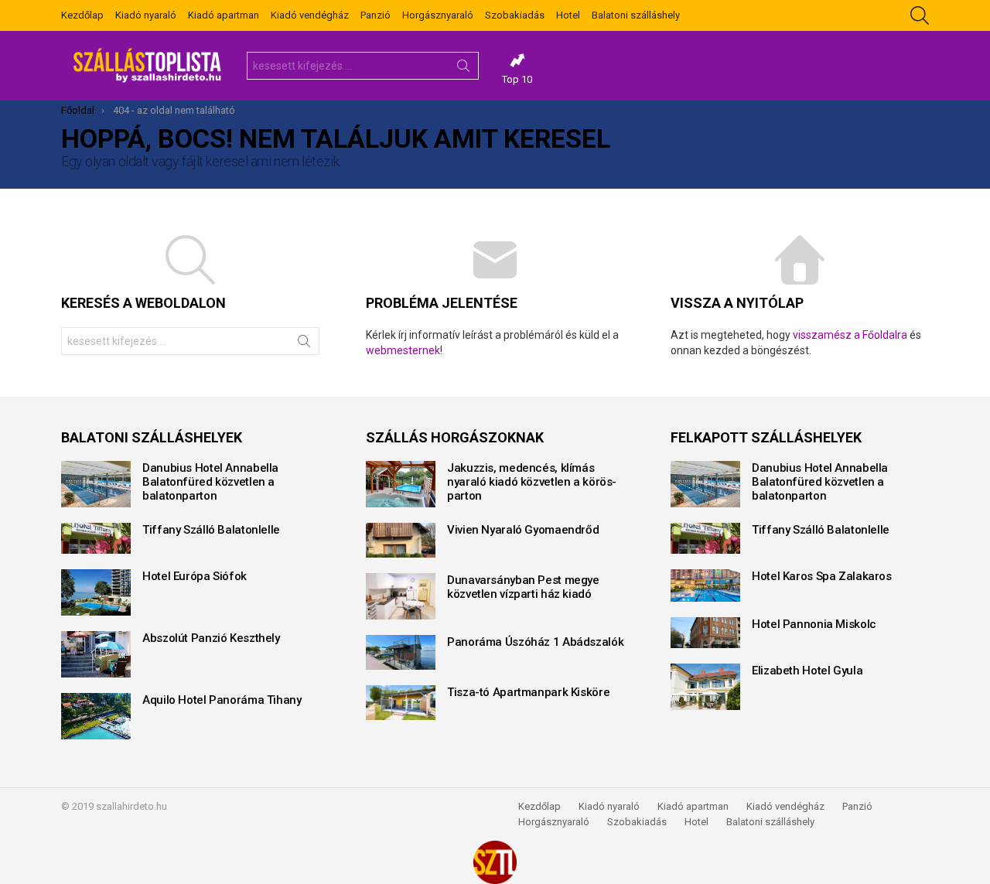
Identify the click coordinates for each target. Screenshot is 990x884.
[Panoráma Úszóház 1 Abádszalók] (400, 652)
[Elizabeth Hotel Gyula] (705, 687)
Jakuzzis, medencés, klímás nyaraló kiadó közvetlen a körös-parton (531, 482)
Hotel (568, 15)
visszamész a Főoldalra (850, 335)
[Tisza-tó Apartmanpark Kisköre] (400, 702)
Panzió (375, 15)
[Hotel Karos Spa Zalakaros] (705, 585)
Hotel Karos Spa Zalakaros (822, 576)
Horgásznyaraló (437, 15)
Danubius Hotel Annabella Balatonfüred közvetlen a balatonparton (210, 482)
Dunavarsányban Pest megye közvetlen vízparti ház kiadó (523, 587)
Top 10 (517, 79)
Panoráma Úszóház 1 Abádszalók (535, 642)
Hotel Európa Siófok (194, 576)
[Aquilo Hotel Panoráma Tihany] (96, 716)
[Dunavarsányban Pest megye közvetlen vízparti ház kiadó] (400, 596)
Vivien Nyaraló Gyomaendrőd (523, 530)
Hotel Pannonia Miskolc (814, 624)
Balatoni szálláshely (636, 15)
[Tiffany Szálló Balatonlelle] (96, 538)
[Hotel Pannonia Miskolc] (705, 632)
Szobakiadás (514, 15)
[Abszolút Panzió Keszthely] (96, 654)
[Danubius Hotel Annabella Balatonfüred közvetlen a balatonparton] (96, 484)
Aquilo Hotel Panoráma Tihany (222, 700)
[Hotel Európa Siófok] (96, 592)
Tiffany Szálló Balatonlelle (211, 530)
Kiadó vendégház (310, 15)
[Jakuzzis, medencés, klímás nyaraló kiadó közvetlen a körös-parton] (400, 484)
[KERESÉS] (919, 15)
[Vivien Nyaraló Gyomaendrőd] (400, 540)
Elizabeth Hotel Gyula (807, 671)
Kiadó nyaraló (145, 15)
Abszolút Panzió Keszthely (211, 638)
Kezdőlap (82, 15)
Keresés (463, 69)
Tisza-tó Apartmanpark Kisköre (528, 692)
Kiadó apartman (223, 15)
